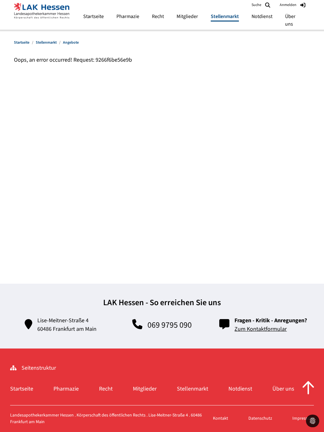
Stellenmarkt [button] (225, 16)
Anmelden (288, 5)
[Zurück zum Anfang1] (308, 388)
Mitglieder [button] (187, 16)
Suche (256, 5)
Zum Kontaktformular (260, 329)
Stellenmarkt (46, 42)
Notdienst (240, 389)
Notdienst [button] (262, 16)
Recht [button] (158, 16)
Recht (106, 389)
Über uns (283, 389)
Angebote (71, 42)
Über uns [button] (290, 20)
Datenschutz (260, 418)
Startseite (93, 16)
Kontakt (220, 418)
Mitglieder (145, 389)
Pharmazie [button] (127, 16)
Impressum (303, 418)
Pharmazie (66, 389)
